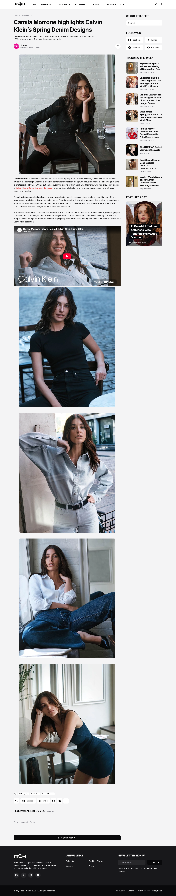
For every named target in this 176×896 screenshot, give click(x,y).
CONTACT (111, 4)
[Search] (159, 4)
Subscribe (154, 862)
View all (50, 811)
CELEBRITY (81, 4)
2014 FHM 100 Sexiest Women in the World (151, 148)
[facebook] (16, 875)
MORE (122, 4)
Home (16, 16)
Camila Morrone (48, 794)
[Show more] (66, 801)
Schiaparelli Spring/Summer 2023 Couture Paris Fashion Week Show (151, 115)
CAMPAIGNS (46, 4)
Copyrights (157, 891)
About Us (120, 891)
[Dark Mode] (154, 4)
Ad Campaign (26, 16)
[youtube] (38, 875)
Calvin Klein (35, 794)
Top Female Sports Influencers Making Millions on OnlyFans (150, 66)
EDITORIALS (64, 4)
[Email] (59, 801)
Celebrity (70, 861)
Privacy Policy (143, 891)
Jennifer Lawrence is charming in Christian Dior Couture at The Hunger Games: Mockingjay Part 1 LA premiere (151, 99)
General (69, 866)
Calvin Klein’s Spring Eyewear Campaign (34, 188)
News (91, 866)
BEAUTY (96, 4)
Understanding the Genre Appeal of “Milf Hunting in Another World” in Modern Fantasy (151, 82)
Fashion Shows (96, 861)
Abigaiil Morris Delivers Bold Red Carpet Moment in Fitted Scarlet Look (149, 132)
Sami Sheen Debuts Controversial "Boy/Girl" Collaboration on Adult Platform (149, 164)
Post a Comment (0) (67, 838)
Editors (131, 891)
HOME (33, 4)
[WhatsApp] (53, 801)
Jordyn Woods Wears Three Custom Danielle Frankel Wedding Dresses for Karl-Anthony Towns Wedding (151, 181)
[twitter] (23, 875)
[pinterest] (30, 875)
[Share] (118, 46)
